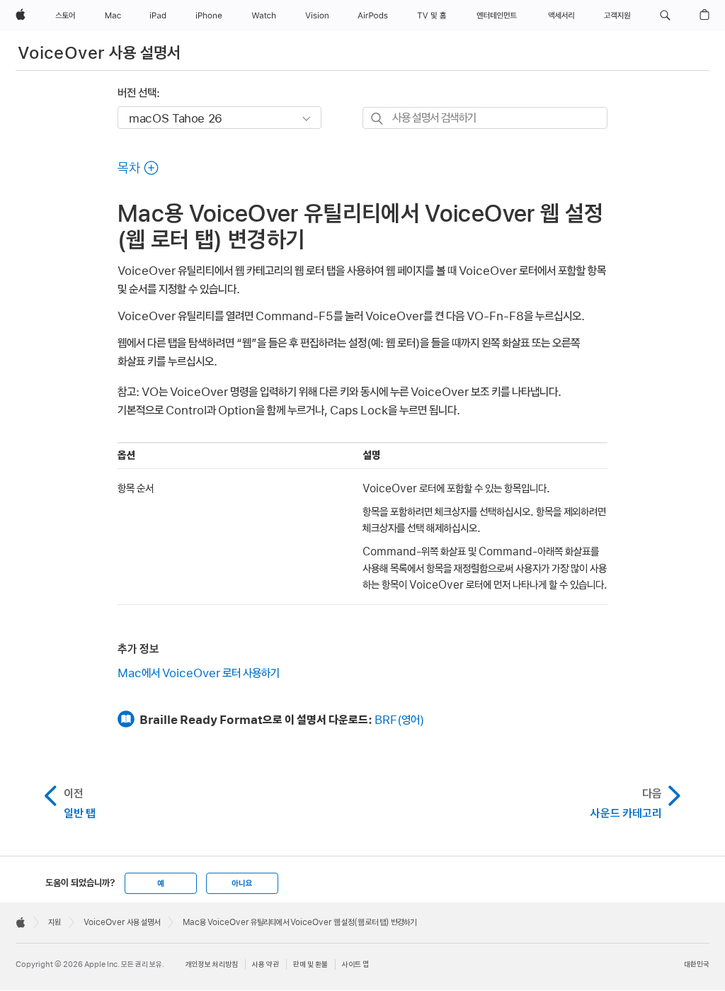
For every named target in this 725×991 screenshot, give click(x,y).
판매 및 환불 (310, 964)
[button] (665, 15)
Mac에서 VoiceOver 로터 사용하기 (199, 673)
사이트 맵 (355, 964)
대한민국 (696, 964)
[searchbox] (484, 118)
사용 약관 (265, 964)
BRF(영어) (399, 720)
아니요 (242, 883)
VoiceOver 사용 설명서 (99, 53)
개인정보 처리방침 (211, 964)
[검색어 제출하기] (377, 118)
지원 (54, 922)
